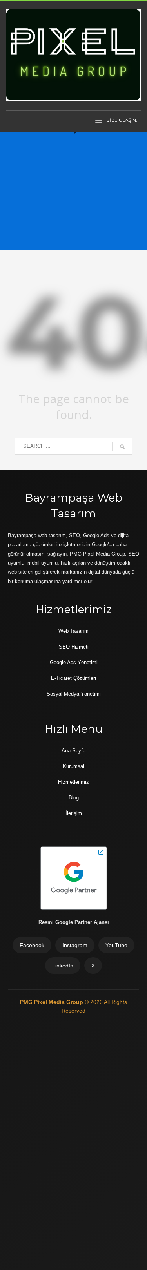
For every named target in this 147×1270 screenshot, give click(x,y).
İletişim (73, 813)
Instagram (74, 945)
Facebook (32, 945)
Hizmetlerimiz (73, 782)
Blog (74, 798)
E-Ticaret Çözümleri (73, 678)
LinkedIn (62, 965)
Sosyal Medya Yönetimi (74, 694)
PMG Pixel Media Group (52, 1002)
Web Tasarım (73, 631)
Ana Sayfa (73, 751)
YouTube (116, 945)
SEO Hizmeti (74, 647)
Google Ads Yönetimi (74, 662)
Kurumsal (73, 766)
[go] (122, 446)
